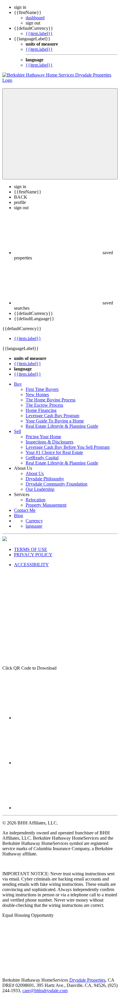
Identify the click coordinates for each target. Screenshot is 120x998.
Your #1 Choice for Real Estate (54, 452)
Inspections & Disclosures (49, 441)
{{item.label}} (39, 33)
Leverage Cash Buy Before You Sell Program (68, 447)
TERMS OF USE (30, 549)
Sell (17, 431)
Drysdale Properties (87, 980)
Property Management (46, 505)
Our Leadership (40, 489)
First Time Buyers (42, 389)
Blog (18, 515)
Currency (34, 520)
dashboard (35, 17)
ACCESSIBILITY (31, 564)
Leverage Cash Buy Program (52, 415)
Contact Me (25, 510)
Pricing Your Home (43, 436)
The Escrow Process (44, 405)
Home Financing (41, 410)
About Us (35, 473)
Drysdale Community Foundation (56, 483)
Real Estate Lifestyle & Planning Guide (62, 426)
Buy (18, 384)
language (34, 526)
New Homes (37, 394)
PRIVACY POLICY (33, 554)
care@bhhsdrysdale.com (45, 990)
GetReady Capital (42, 457)
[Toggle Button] (60, 133)
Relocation (35, 499)
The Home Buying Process (50, 399)
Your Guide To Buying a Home (55, 420)
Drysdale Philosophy (45, 478)
